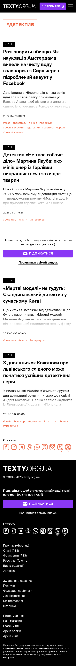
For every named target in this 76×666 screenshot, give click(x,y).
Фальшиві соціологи (17, 591)
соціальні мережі (54, 127)
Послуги (9, 586)
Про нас (8, 546)
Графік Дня (11, 626)
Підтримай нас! (13, 616)
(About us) (22, 546)
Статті (9, 44)
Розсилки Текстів (15, 561)
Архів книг (10, 636)
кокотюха (51, 421)
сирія (33, 123)
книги (23, 219)
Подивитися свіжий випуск (38, 262)
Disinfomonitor (13, 601)
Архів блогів (12, 631)
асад (7, 123)
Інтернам (9, 606)
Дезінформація (14, 596)
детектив (34, 127)
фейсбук (46, 123)
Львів (8, 421)
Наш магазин (12, 621)
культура (20, 421)
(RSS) (15, 551)
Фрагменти (11, 556)
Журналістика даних (17, 581)
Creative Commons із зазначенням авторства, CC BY (42, 648)
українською (30, 651)
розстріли (20, 123)
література (37, 219)
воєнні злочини (14, 127)
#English (9, 571)
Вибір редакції (13, 566)
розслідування (14, 132)
